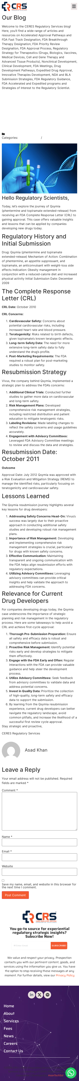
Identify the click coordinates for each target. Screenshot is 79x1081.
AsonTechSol (55, 1075)
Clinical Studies (29, 137)
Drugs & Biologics (56, 137)
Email (7, 851)
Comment (10, 790)
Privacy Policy (65, 975)
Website (7, 866)
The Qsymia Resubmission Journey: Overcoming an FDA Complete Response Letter (39, 112)
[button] (74, 6)
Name (7, 836)
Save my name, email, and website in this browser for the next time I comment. (39, 886)
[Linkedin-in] (31, 994)
